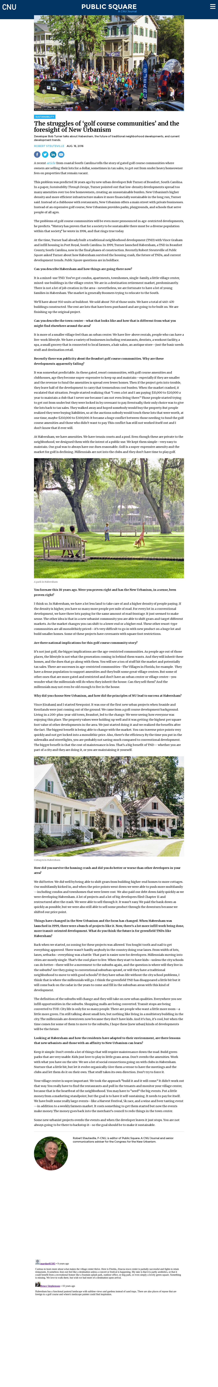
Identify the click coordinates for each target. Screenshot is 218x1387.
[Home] (9, 5)
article (51, 163)
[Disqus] (109, 1215)
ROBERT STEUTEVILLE (49, 146)
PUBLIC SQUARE (109, 6)
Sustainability (44, 116)
